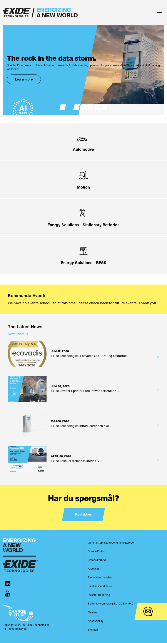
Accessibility (95, 621)
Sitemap (93, 629)
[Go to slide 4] (83, 107)
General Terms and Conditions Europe (111, 542)
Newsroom (18, 333)
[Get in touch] (148, 611)
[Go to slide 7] (104, 107)
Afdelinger (94, 569)
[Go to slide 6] (97, 107)
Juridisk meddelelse (100, 586)
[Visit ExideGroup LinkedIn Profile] (7, 583)
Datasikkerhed (97, 560)
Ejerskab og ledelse (100, 577)
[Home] (40, 12)
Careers (92, 612)
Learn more (24, 79)
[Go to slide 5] (90, 107)
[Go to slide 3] (76, 107)
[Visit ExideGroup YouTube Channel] (7, 593)
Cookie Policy (96, 551)
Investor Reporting (99, 595)
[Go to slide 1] (62, 107)
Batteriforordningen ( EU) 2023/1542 (111, 603)
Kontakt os (83, 514)
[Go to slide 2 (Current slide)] (69, 107)
